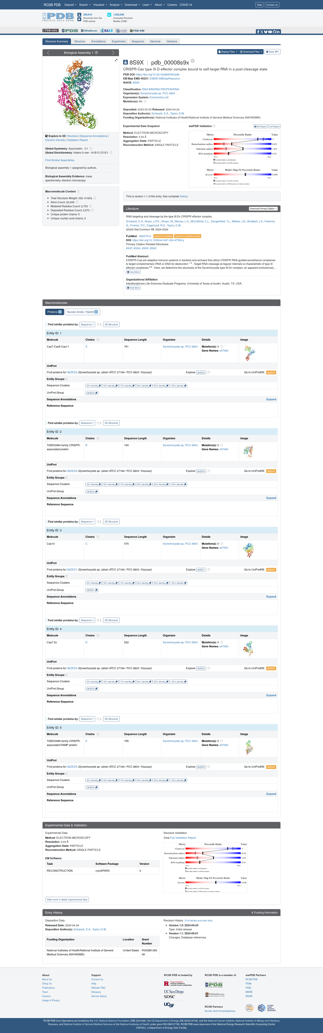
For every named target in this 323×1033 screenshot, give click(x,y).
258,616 (87, 14)
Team (45, 992)
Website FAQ (98, 987)
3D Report (261, 126)
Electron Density (55, 140)
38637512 (145, 236)
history (184, 196)
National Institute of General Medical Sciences (88, 1024)
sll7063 (224, 745)
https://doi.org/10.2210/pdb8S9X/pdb (158, 74)
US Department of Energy (165, 1020)
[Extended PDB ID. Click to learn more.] (193, 61)
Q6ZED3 (72, 668)
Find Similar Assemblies (59, 160)
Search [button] (83, 5)
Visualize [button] (99, 5)
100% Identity (177, 385)
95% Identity (159, 385)
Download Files (251, 51)
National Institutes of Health (134, 1024)
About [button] (159, 5)
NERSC (141, 1027)
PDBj (248, 987)
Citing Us (47, 983)
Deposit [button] (70, 5)
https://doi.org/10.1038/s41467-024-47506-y (158, 240)
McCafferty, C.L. (200, 221)
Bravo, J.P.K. (152, 221)
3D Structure (111, 324)
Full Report (274, 126)
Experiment (118, 41)
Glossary (96, 992)
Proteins (54, 312)
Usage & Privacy (51, 1000)
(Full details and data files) (199, 920)
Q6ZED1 (72, 569)
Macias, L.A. (182, 221)
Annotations (98, 41)
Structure (79, 41)
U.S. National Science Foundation (112, 1020)
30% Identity (92, 385)
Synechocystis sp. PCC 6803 (157, 93)
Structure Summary (56, 41)
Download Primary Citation (262, 208)
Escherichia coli (159, 97)
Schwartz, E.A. (160, 113)
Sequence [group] (86, 324)
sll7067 (224, 548)
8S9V (145, 248)
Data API (273, 51)
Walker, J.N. (239, 221)
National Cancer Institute (221, 1020)
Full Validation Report (183, 838)
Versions (172, 41)
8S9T (129, 248)
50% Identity (109, 385)
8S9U (137, 248)
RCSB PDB (52, 4)
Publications (48, 987)
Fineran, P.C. (138, 225)
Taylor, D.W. (177, 113)
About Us (47, 979)
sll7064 (224, 449)
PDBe (249, 983)
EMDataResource (169, 78)
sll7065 (224, 646)
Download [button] (131, 5)
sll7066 (224, 350)
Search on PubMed (163, 236)
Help (259, 4)
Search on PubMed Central (187, 236)
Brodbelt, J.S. (255, 221)
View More (134, 271)
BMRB (249, 992)
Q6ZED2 (72, 372)
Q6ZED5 (72, 766)
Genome (155, 41)
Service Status (99, 996)
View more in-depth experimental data (67, 899)
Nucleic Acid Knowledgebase (220, 1010)
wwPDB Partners (256, 975)
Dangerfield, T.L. (220, 221)
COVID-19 (186, 5)
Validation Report (77, 140)
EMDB (154, 78)
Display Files (228, 51)
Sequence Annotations (93, 136)
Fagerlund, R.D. (156, 225)
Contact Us (97, 979)
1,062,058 (118, 14)
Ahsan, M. (167, 221)
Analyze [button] (115, 5)
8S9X (136, 82)
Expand (271, 399)
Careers (172, 5)
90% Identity (142, 385)
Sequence (138, 41)
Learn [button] (146, 5)
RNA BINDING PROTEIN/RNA (160, 89)
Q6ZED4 (72, 471)
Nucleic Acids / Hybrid (82, 312)
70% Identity (126, 385)
